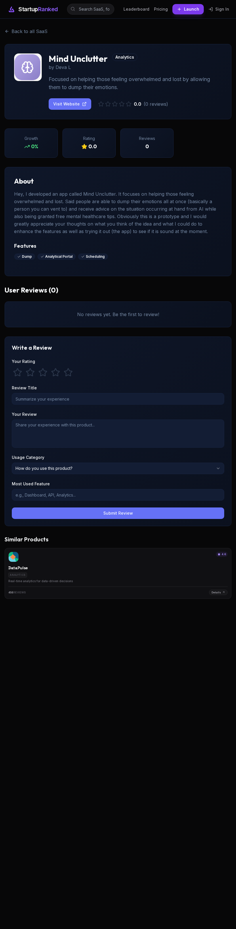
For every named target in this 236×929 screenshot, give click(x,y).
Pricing (161, 9)
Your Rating (23, 361)
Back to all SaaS (29, 31)
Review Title (24, 387)
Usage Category (28, 457)
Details (216, 592)
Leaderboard (136, 9)
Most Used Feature (31, 483)
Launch (191, 9)
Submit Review (118, 513)
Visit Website (66, 103)
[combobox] (118, 468)
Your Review (24, 414)
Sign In (222, 9)
